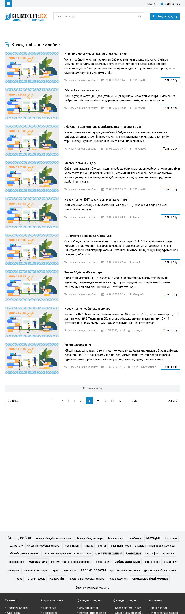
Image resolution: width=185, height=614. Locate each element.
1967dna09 (139, 80)
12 (120, 400)
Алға (171, 400)
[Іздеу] (139, 16)
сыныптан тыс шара (35, 570)
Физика (88, 545)
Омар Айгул (140, 294)
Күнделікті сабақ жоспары (43, 545)
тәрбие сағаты (93, 570)
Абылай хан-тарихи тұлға (81, 90)
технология (69, 570)
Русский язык (72, 545)
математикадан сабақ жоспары (71, 561)
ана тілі (101, 545)
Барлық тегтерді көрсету (92, 587)
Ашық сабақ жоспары (90, 538)
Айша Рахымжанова (144, 366)
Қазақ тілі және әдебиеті (83, 80)
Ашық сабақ (19, 537)
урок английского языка (125, 570)
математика (38, 561)
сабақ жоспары (127, 561)
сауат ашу (170, 561)
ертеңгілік (168, 553)
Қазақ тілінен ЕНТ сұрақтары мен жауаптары (96, 199)
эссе (19, 578)
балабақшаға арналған (24, 553)
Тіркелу (150, 3)
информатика (16, 561)
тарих (54, 570)
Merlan (137, 217)
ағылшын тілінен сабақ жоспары (155, 545)
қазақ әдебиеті (118, 578)
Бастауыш (153, 538)
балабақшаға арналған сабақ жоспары (67, 553)
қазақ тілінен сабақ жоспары (87, 578)
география (151, 553)
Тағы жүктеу (94, 388)
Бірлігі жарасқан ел (78, 345)
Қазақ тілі (56, 578)
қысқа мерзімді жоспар (150, 578)
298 (134, 400)
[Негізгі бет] (26, 16)
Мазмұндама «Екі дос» (80, 163)
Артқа (14, 400)
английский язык (120, 545)
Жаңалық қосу (166, 16)
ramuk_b (138, 262)
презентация (102, 561)
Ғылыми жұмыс (35, 578)
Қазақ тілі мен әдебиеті (131, 608)
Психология (159, 608)
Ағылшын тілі (116, 538)
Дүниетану (16, 545)
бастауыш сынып (108, 553)
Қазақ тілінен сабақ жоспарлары (87, 308)
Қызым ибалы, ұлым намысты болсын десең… (97, 54)
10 (104, 400)
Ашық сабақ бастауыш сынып (53, 538)
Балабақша (135, 538)
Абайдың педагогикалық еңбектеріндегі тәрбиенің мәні (103, 126)
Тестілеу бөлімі (17, 608)
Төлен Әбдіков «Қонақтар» (83, 272)
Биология (171, 538)
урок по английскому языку (161, 570)
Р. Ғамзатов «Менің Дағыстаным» (88, 236)
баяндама (133, 553)
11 (112, 400)
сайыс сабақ (152, 561)
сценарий (13, 570)
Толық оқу (170, 80)
